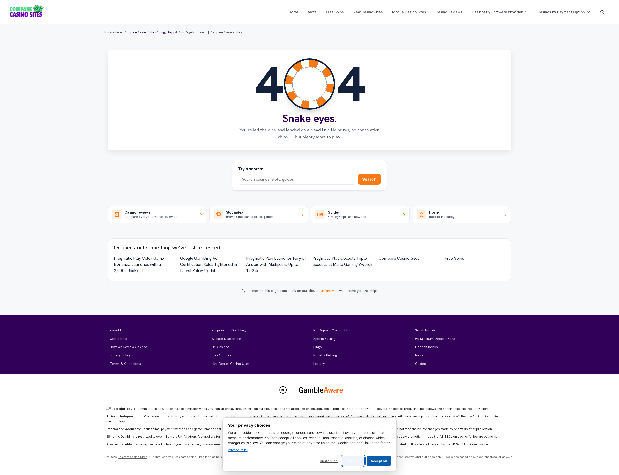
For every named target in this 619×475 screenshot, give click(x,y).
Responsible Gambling (229, 330)
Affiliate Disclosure (226, 339)
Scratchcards (425, 330)
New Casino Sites (368, 12)
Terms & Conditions (125, 363)
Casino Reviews (448, 12)
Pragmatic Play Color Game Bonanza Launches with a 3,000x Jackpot (139, 264)
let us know (325, 290)
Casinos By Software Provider (497, 12)
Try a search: (250, 169)
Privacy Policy (120, 355)
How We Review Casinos (128, 347)
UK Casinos (220, 347)
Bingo (317, 347)
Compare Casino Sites (399, 258)
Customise (329, 461)
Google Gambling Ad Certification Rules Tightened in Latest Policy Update (208, 264)
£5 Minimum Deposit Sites (435, 339)
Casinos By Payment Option (561, 12)
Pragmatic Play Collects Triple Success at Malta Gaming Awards (342, 261)
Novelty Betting (325, 355)
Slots (312, 12)
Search (369, 179)
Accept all (379, 461)
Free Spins (335, 12)
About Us (117, 330)
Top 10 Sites (221, 355)
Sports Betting (324, 339)
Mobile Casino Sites (409, 12)
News (419, 355)
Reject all (353, 461)
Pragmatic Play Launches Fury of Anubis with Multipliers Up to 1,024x (276, 264)
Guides (420, 363)
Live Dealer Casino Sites (231, 363)
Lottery (319, 363)
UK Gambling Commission (469, 444)
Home (293, 12)
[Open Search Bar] (602, 12)
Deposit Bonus (426, 347)
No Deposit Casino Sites (332, 330)
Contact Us (118, 339)
